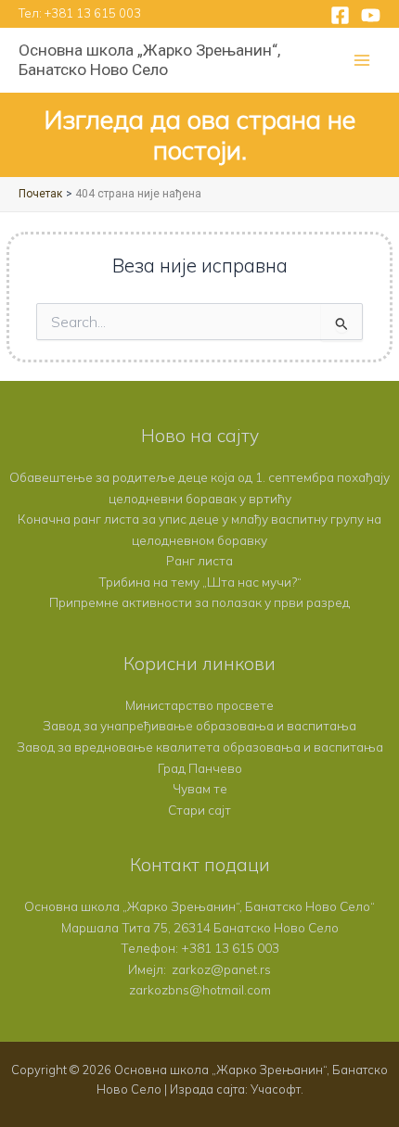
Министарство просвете (199, 705)
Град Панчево (200, 768)
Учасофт (276, 1089)
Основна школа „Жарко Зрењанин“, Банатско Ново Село (149, 60)
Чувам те (200, 788)
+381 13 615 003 (93, 13)
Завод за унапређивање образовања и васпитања (199, 725)
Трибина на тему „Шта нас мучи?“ (200, 581)
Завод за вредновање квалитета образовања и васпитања (200, 746)
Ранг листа (199, 560)
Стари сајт (199, 809)
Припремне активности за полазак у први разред (199, 602)
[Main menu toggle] (362, 61)
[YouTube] (370, 15)
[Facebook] (340, 15)
